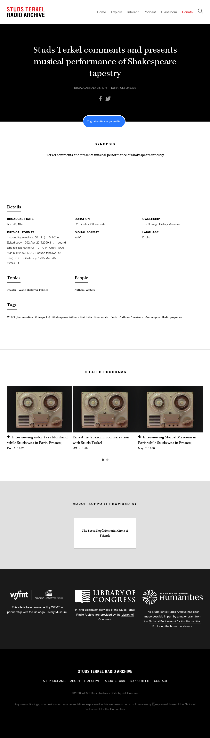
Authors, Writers (85, 290)
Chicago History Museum (50, 612)
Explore (116, 12)
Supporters (139, 681)
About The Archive (85, 681)
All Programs (54, 681)
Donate (187, 12)
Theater (11, 290)
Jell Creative (130, 693)
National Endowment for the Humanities (175, 621)
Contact (160, 681)
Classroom (169, 12)
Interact (133, 12)
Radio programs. (172, 317)
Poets (114, 317)
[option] (39, 420)
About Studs (115, 681)
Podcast (150, 12)
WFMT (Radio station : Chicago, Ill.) (28, 317)
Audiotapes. (152, 317)
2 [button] (113, 460)
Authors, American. (131, 317)
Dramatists (101, 317)
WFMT (55, 607)
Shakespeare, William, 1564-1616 (72, 317)
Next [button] (195, 409)
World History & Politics (33, 290)
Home (101, 12)
